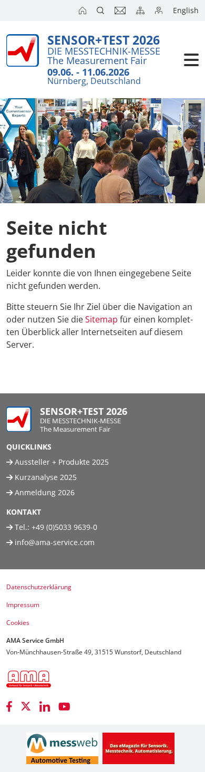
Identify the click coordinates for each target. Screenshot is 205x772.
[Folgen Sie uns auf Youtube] (64, 706)
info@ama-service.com (55, 542)
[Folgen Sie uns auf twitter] (25, 706)
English (186, 10)
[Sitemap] (141, 10)
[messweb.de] (62, 748)
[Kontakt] (121, 10)
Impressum (22, 604)
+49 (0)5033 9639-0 (64, 527)
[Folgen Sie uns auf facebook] (9, 706)
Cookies (17, 622)
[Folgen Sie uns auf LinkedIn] (44, 706)
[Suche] (101, 10)
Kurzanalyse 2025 (45, 477)
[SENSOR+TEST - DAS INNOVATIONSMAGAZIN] (138, 748)
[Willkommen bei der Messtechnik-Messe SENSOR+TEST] (83, 10)
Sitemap (101, 319)
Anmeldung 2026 (44, 492)
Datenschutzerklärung (38, 586)
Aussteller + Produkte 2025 (61, 462)
